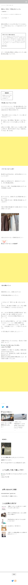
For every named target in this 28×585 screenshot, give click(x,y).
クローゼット (3, 5)
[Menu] (26, 2)
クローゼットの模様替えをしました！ (6, 425)
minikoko (4, 11)
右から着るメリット (5, 98)
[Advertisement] (14, 74)
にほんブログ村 (5, 347)
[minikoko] (15, 581)
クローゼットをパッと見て (6, 96)
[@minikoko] (13, 581)
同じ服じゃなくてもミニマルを (7, 95)
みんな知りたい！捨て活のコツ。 (15, 525)
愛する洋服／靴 (10, 5)
